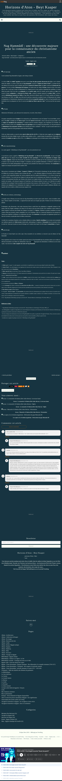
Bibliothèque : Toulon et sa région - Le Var (13, 658)
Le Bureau (4, 680)
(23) (9, 719)
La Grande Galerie (6, 678)
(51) (9, 713)
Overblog (40, 732)
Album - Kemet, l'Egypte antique (10, 645)
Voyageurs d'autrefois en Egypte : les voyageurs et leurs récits (18, 701)
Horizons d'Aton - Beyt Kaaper (31, 7)
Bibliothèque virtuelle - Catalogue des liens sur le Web (16, 660)
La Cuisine (4, 676)
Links (3, 690)
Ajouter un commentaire (14, 426)
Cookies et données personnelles (36, 738)
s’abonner (22, 759)
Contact (46, 736)
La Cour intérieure (6, 674)
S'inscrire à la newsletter (7, 390)
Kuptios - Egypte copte (31, 61)
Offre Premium (26, 738)
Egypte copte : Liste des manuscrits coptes (13, 662)
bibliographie (6, 309)
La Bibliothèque (6, 672)
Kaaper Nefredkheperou (29, 569)
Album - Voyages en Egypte (9, 654)
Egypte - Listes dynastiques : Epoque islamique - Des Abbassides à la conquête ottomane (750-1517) (28, 664)
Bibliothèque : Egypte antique (10, 656)
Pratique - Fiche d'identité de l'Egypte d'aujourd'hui (15, 695)
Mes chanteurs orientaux (8, 691)
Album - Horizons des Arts (9, 641)
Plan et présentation (7, 693)
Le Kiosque (5, 684)
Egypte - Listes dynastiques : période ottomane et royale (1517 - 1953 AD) (21, 668)
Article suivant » (56, 375)
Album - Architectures (7, 635)
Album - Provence (6, 652)
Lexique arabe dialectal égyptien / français (13, 688)
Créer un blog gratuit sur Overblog (31, 736)
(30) (8, 717)
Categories (20, 55)
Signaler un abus (52, 736)
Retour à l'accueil (31, 378)
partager (31, 759)
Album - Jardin (6, 643)
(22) (12, 721)
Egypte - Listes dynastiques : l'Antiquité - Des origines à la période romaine (22, 666)
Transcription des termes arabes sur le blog (13, 699)
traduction (5, 317)
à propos (40, 759)
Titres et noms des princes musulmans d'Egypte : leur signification (19, 697)
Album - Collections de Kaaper (10, 637)
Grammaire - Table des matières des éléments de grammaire (17, 670)
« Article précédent (7, 375)
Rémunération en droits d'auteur (16, 738)
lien (4, 313)
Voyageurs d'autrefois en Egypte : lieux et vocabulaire (16, 703)
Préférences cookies (47, 738)
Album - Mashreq (6, 649)
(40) (8, 715)
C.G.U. (58, 736)
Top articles (41, 736)
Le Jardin (4, 682)
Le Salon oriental (6, 686)
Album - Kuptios (6, 647)
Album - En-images (7, 639)
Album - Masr (5, 650)
